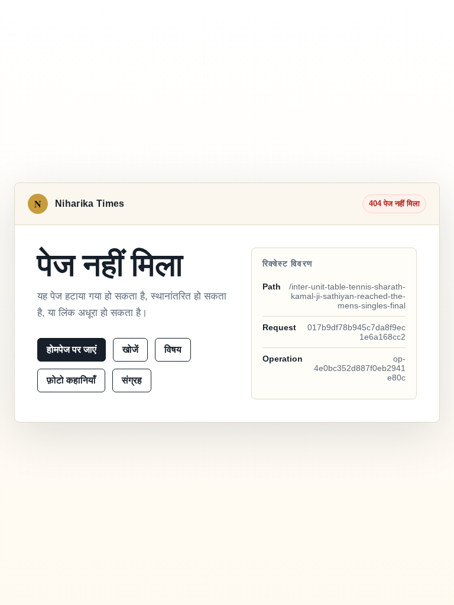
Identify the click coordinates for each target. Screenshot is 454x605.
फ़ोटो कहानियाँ (71, 380)
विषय (172, 349)
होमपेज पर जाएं (71, 349)
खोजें (130, 349)
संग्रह (132, 380)
